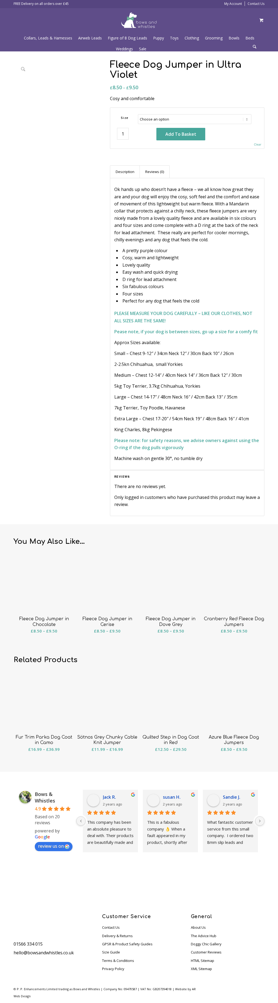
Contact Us (256, 3)
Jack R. (109, 797)
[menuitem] (256, 47)
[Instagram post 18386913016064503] (191, 883)
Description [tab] (125, 171)
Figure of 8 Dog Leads (127, 38)
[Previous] (81, 821)
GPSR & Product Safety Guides (127, 944)
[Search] (254, 47)
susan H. (172, 797)
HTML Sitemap (202, 960)
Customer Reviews (206, 952)
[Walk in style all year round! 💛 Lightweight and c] (87, 883)
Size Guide (111, 952)
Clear (257, 144)
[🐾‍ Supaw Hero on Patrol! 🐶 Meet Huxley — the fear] (17, 883)
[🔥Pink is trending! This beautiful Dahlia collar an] (225, 883)
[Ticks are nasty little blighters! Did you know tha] (260, 883)
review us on (51, 846)
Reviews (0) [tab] (154, 171)
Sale (142, 48)
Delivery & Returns (117, 935)
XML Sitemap (201, 968)
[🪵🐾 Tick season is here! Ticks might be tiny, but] (121, 883)
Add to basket (180, 134)
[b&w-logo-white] (139, 20)
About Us (198, 927)
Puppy (158, 38)
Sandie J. (231, 797)
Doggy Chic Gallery (206, 944)
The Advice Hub (203, 935)
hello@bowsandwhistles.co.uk (44, 953)
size (125, 118)
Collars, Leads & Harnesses (48, 38)
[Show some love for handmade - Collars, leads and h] (156, 883)
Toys (174, 38)
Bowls (234, 38)
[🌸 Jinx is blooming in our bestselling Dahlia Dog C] (52, 883)
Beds (249, 38)
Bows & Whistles (45, 797)
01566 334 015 (28, 944)
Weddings (124, 48)
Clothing (192, 38)
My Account (233, 3)
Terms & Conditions (118, 960)
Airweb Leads (90, 38)
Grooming (214, 38)
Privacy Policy (113, 968)
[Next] (259, 821)
